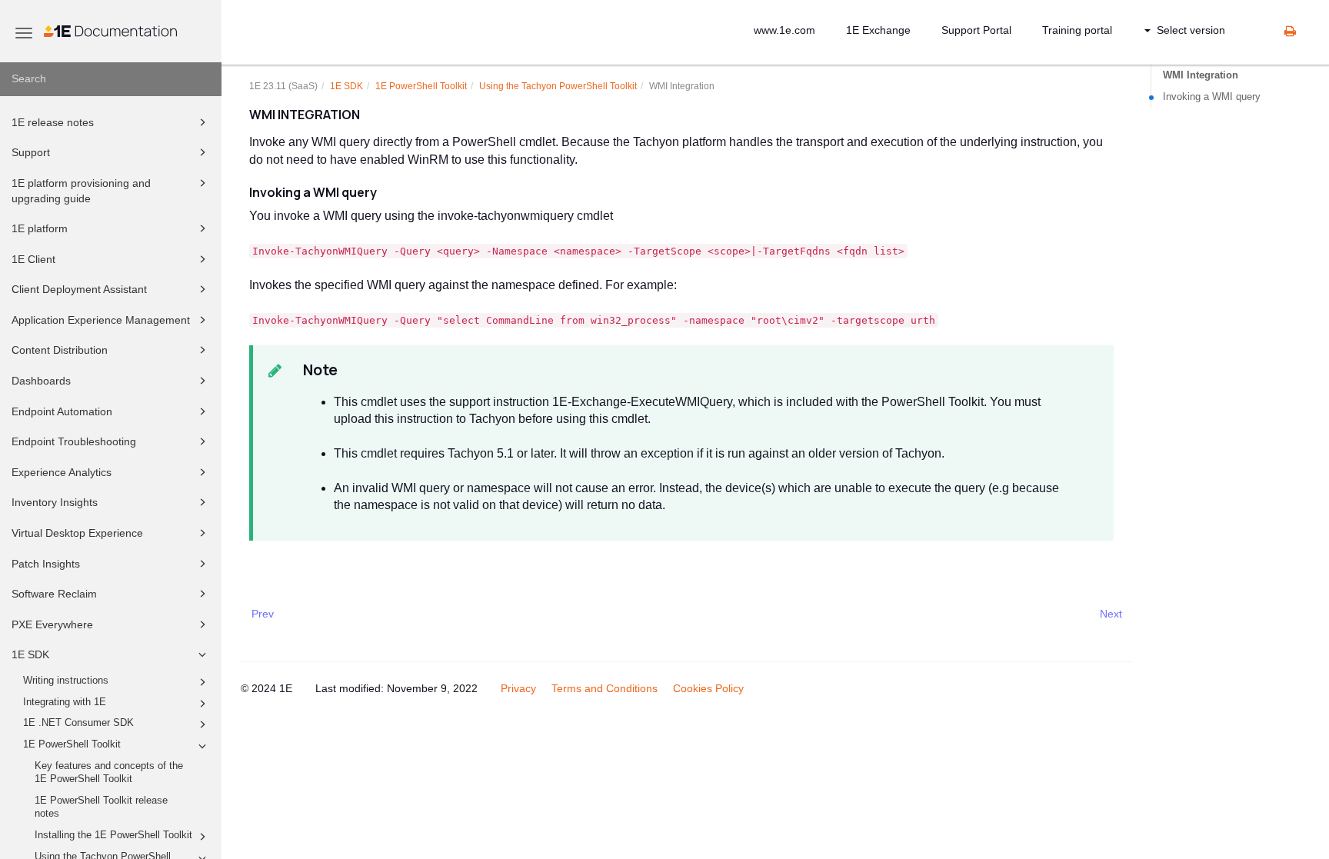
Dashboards (41, 381)
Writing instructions (65, 680)
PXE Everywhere (52, 624)
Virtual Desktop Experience (77, 533)
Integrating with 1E (64, 702)
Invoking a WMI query (1212, 96)
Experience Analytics (62, 472)
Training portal (1077, 30)
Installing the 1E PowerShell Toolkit (113, 835)
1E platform (40, 228)
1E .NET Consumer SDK (78, 722)
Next (1111, 614)
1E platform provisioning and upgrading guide (81, 191)
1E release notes (53, 122)
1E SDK (30, 654)
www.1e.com (784, 30)
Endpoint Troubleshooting (74, 441)
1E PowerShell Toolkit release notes (101, 807)
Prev (262, 614)
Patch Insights (46, 564)
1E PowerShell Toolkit (72, 744)
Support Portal (976, 30)
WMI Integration (1200, 75)
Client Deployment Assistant (79, 289)
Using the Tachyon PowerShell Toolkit (558, 86)
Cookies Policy (708, 688)
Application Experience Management (101, 320)
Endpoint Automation (62, 411)
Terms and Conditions (604, 688)
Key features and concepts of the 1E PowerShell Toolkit (109, 773)
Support (31, 152)
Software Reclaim (54, 594)
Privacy (518, 688)
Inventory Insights (55, 502)
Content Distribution (60, 350)
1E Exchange (878, 30)
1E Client (33, 259)
